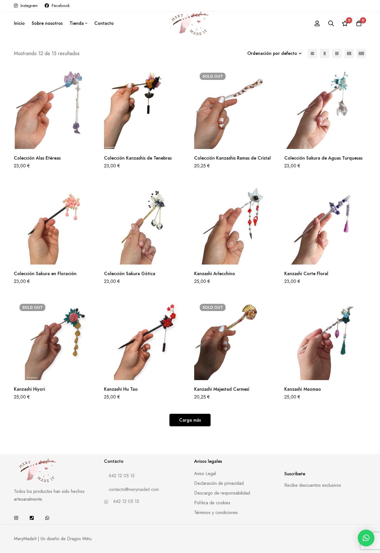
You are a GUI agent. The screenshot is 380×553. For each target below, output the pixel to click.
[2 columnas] (324, 53)
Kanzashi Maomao (302, 389)
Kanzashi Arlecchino (214, 273)
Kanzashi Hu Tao (121, 389)
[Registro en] (317, 23)
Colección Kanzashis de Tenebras (138, 158)
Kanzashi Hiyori (29, 389)
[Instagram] (16, 518)
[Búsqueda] (331, 23)
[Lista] (312, 53)
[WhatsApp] (47, 518)
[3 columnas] (337, 53)
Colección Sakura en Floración (45, 273)
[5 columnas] (361, 53)
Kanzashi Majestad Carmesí (221, 389)
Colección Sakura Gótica (129, 273)
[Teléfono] (31, 518)
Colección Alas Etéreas (37, 158)
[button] (366, 538)
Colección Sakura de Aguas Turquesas (323, 158)
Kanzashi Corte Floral (306, 273)
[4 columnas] (349, 53)
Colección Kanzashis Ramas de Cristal (232, 158)
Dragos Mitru (79, 538)
